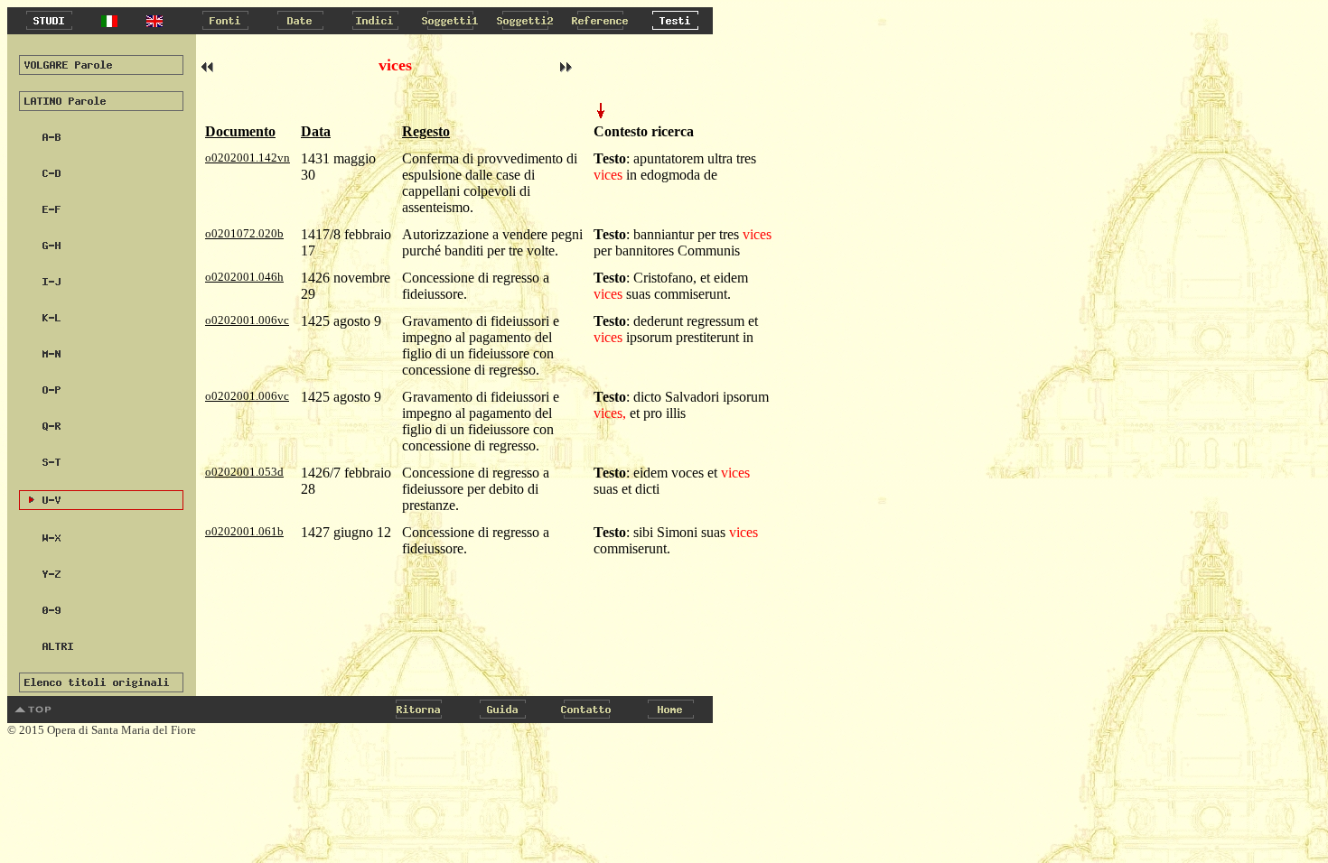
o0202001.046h (244, 276)
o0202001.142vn (247, 157)
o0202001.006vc (247, 320)
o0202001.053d (244, 471)
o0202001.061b (244, 531)
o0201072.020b (244, 233)
